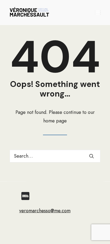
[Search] (55, 156)
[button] (97, 12)
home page (55, 120)
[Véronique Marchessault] (29, 12)
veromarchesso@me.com (44, 210)
